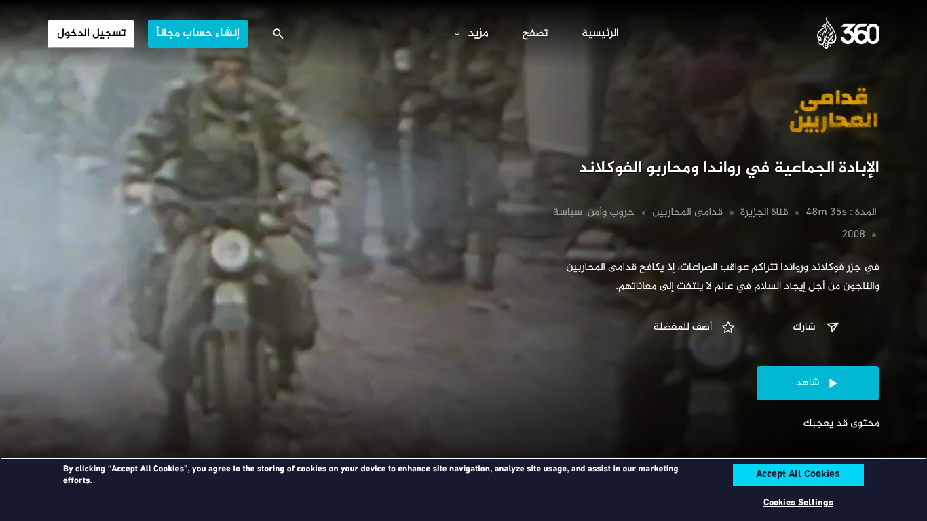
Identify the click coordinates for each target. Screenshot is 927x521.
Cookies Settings (798, 503)
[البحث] (278, 34)
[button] (818, 328)
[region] (463, 489)
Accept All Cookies (798, 475)
